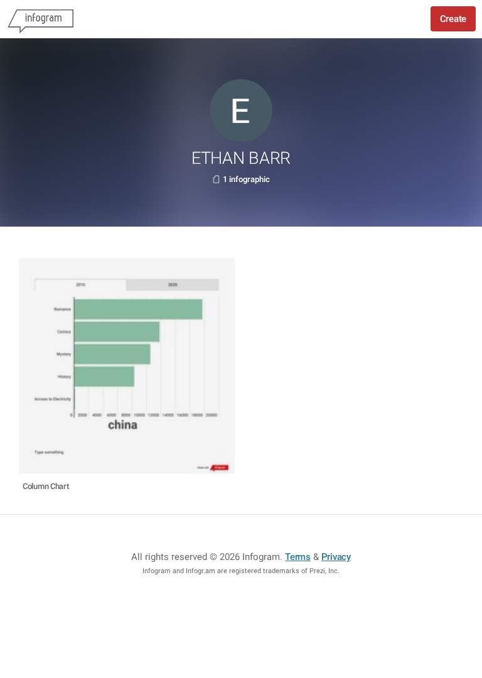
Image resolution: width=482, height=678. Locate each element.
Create (453, 18)
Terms (298, 556)
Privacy (336, 556)
